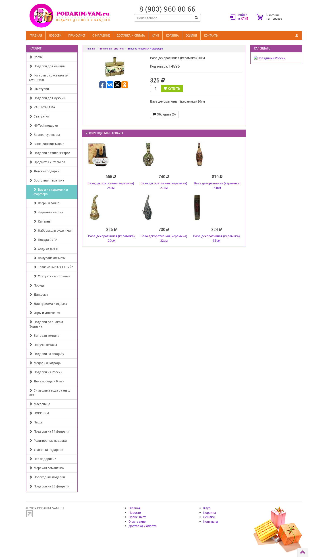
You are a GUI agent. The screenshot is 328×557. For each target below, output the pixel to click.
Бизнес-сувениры (46, 134)
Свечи (37, 57)
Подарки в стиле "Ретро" (51, 153)
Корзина (172, 35)
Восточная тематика (48, 180)
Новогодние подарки (48, 477)
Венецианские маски (48, 144)
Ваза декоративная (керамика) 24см (110, 185)
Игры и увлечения (46, 313)
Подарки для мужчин (48, 98)
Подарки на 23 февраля (50, 486)
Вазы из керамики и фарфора (50, 191)
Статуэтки (40, 116)
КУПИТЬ (173, 88)
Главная (35, 35)
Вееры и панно (48, 203)
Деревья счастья (50, 212)
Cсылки (191, 35)
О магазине (101, 35)
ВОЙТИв (243, 17)
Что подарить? (44, 459)
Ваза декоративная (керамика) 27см (164, 185)
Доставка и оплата (131, 35)
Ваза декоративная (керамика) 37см (216, 238)
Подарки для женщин (49, 66)
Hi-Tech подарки (45, 125)
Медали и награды (46, 363)
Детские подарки (45, 171)
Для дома (40, 294)
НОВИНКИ (40, 413)
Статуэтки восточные (53, 276)
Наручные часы (44, 344)
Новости (55, 35)
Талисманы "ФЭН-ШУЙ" (55, 267)
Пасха (37, 422)
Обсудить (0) (166, 114)
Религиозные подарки (49, 440)
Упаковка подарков (47, 450)
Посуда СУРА (47, 239)
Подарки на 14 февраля (50, 431)
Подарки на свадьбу (48, 354)
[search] (196, 18)
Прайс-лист (76, 35)
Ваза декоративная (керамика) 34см (217, 185)
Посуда (38, 285)
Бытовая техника (45, 335)
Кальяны (44, 221)
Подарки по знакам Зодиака (46, 324)
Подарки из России (47, 372)
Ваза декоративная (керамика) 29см (111, 238)
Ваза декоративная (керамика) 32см (164, 238)
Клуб (155, 35)
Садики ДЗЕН (47, 249)
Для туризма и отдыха (49, 303)
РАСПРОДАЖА (43, 107)
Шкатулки (40, 89)
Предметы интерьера (48, 162)
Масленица (41, 404)
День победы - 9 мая (48, 381)
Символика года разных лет (49, 392)
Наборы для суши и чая (55, 230)
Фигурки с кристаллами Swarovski (49, 77)
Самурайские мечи (51, 258)
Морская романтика (48, 468)
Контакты (211, 35)
